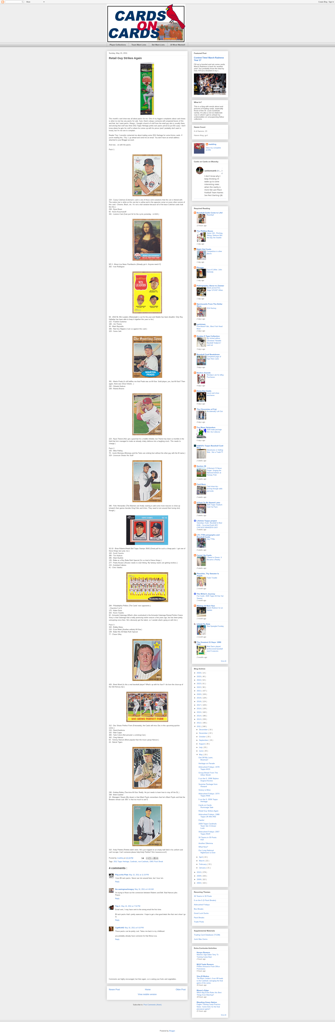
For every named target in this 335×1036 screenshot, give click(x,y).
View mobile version (147, 994)
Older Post (181, 989)
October (202, 737)
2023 (199, 683)
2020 (199, 694)
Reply (117, 882)
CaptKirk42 (119, 928)
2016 (199, 708)
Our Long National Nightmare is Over (207, 851)
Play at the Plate (121, 875)
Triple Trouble (212, 578)
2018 (199, 701)
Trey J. (118, 906)
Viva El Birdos (203, 976)
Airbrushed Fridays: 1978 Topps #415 (209, 768)
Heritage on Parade (207, 763)
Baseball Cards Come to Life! (210, 213)
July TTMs (211, 539)
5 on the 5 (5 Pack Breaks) (205, 900)
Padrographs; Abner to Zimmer (210, 286)
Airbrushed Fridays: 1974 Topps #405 (209, 795)
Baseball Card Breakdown (208, 354)
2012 (199, 723)
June (201, 751)
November (203, 733)
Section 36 (201, 466)
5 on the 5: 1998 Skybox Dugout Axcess (209, 779)
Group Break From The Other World (208, 774)
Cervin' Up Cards (204, 555)
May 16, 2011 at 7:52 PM (130, 906)
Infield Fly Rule (203, 624)
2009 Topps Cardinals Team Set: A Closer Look (208, 826)
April (201, 857)
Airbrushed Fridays (202, 905)
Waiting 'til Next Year (206, 606)
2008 (199, 879)
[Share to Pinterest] (157, 858)
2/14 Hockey (211, 308)
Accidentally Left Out (215, 411)
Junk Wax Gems (200, 939)
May (201, 754)
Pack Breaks (199, 918)
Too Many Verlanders (206, 427)
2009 (199, 876)
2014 (199, 716)
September (204, 740)
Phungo (200, 267)
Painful (201, 820)
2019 (199, 698)
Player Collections (118, 45)
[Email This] (147, 858)
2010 (199, 872)
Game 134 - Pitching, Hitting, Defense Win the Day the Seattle (215, 235)
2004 (199, 883)
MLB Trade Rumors (205, 964)
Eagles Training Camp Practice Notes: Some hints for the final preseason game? (208, 1006)
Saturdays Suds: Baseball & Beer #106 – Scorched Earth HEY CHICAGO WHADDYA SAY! (209, 525)
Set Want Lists (158, 45)
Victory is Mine (205, 790)
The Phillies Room (205, 231)
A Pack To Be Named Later (208, 503)
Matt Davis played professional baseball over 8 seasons (215, 648)
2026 (199, 673)
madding (212, 144)
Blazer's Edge (203, 990)
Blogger (172, 1031)
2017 (199, 705)
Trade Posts (199, 922)
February (203, 864)
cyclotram (201, 324)
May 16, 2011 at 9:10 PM (134, 928)
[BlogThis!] (149, 858)
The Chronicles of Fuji (207, 409)
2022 (199, 687)
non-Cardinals (143, 862)
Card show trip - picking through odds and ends (214, 488)
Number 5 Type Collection (208, 336)
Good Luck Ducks (201, 913)
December (203, 729)
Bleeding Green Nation (207, 1002)
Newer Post (114, 989)
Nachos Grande (204, 373)
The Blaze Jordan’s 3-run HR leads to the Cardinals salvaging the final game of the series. (210, 980)
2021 (199, 691)
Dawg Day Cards (204, 391)
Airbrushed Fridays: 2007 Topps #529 (209, 833)
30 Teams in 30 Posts (203, 896)
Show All (223, 661)
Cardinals (133, 862)
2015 (199, 712)
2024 (199, 680)
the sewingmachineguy (124, 889)
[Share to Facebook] (154, 858)
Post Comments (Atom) (152, 1005)
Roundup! (210, 215)
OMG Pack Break (156, 862)
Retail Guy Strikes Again (208, 811)
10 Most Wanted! (177, 45)
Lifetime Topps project (207, 521)
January (202, 868)
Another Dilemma (206, 843)
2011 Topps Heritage (121, 862)
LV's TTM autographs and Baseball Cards (208, 536)
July (201, 747)
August (202, 744)
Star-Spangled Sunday (215, 626)
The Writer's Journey (206, 594)
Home (148, 989)
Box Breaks (198, 909)
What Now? (203, 847)
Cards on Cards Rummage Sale (206, 806)
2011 (199, 726)
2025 (199, 676)
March (202, 861)
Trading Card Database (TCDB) (207, 935)
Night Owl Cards (204, 249)
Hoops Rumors (203, 952)
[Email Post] (142, 858)
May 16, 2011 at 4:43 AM (144, 889)
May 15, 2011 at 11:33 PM (139, 875)
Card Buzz (201, 484)
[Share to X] (152, 858)
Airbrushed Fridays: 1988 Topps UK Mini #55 (209, 815)
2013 (199, 719)
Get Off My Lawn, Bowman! (206, 758)
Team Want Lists (139, 45)
